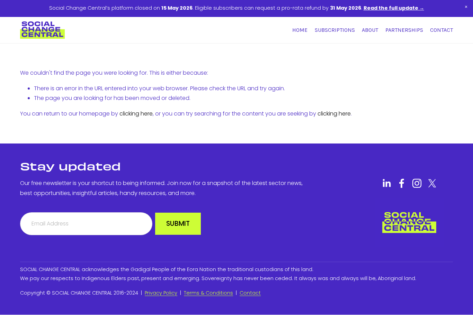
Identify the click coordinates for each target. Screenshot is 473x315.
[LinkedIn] (386, 183)
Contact (441, 30)
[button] (466, 7)
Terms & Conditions (208, 292)
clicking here (136, 114)
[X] (432, 183)
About (370, 30)
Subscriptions (335, 30)
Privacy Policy (161, 292)
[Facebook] (402, 183)
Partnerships (404, 30)
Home (299, 30)
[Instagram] (417, 183)
